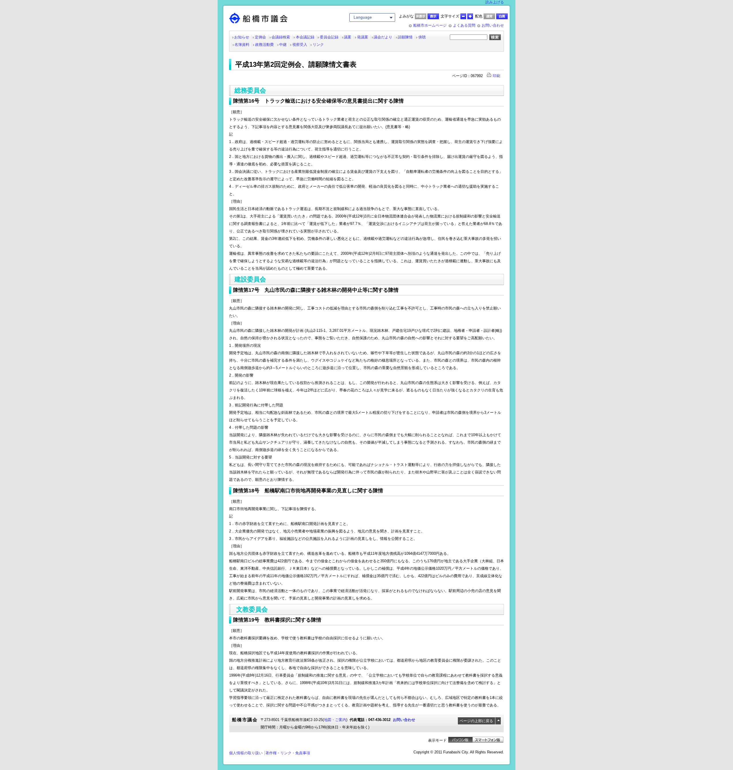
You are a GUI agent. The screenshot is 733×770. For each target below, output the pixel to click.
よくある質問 (464, 25)
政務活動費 (264, 44)
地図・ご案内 (335, 720)
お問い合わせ (493, 25)
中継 (283, 44)
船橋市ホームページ (430, 25)
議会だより (383, 37)
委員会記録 (329, 37)
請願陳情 (405, 37)
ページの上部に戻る (476, 721)
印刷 (496, 76)
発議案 (362, 37)
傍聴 (422, 37)
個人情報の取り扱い (246, 753)
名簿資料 (242, 44)
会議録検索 (280, 37)
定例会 (260, 37)
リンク (318, 44)
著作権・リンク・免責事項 (287, 753)
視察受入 (299, 44)
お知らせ (241, 37)
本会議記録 (305, 37)
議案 (347, 37)
